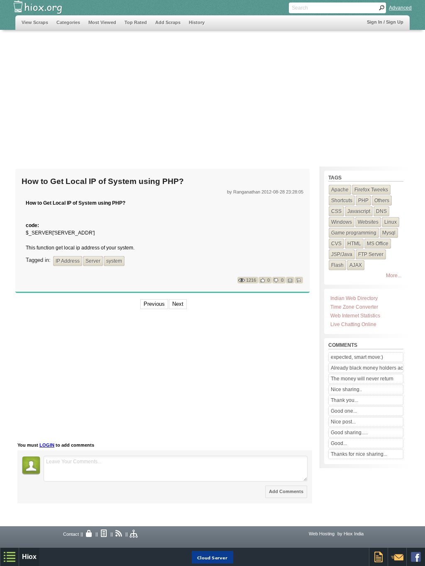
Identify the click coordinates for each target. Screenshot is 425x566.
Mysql (389, 233)
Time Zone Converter (354, 307)
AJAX (355, 265)
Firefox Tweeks (371, 190)
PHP (363, 200)
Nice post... (343, 422)
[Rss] (119, 534)
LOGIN (46, 445)
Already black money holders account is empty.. (367, 368)
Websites (368, 222)
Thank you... (344, 400)
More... (393, 275)
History (197, 22)
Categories (68, 22)
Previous (154, 304)
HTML (354, 244)
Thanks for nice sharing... (359, 454)
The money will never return (362, 379)
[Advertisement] (166, 94)
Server (92, 261)
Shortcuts (341, 200)
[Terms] (104, 534)
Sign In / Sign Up (385, 21)
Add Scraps (168, 22)
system (114, 261)
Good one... (344, 411)
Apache (340, 190)
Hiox (29, 556)
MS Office (377, 244)
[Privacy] (89, 534)
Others (381, 200)
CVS (336, 244)
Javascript (358, 211)
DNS (381, 211)
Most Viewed (102, 22)
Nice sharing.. (346, 389)
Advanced (400, 8)
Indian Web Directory (354, 298)
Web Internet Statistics (355, 316)
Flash (337, 265)
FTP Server (370, 254)
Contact (71, 534)
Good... (339, 443)
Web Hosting (322, 533)
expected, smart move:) (357, 357)
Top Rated (136, 22)
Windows (341, 222)
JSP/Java (341, 254)
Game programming (353, 233)
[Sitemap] (134, 534)
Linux (390, 222)
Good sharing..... (349, 432)
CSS (336, 211)
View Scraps (35, 22)
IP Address (68, 261)
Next (177, 304)
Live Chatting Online (353, 324)
